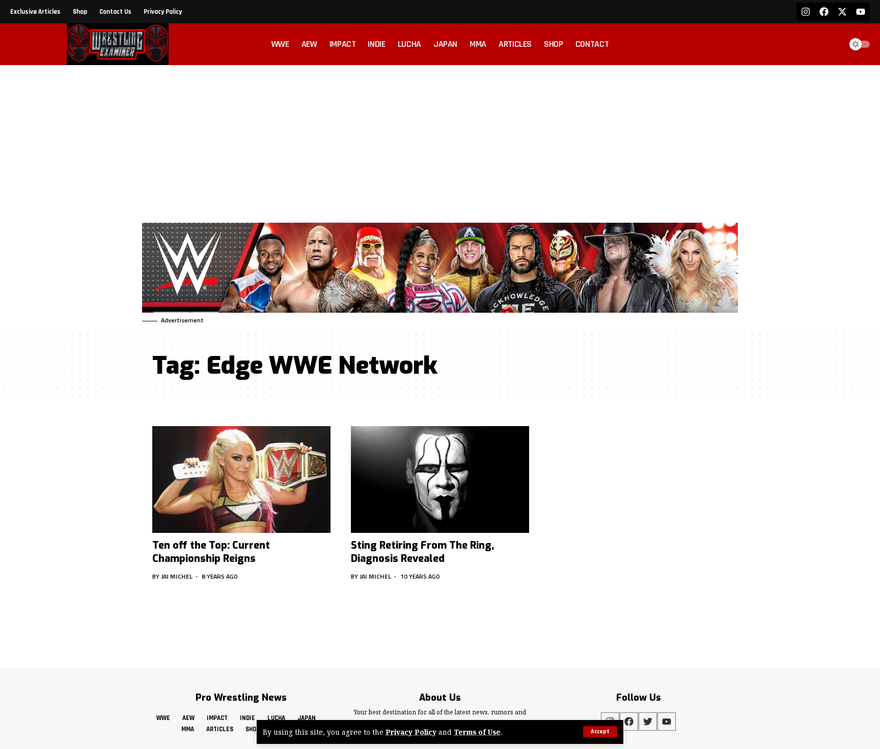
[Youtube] (860, 12)
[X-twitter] (842, 12)
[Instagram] (805, 12)
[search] (831, 44)
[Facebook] (824, 12)
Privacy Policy (411, 732)
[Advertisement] (440, 141)
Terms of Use (477, 732)
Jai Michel (177, 576)
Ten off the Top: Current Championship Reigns (211, 551)
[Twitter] (648, 721)
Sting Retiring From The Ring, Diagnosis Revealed (422, 551)
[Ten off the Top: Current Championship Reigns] (241, 479)
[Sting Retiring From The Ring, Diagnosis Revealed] (440, 479)
